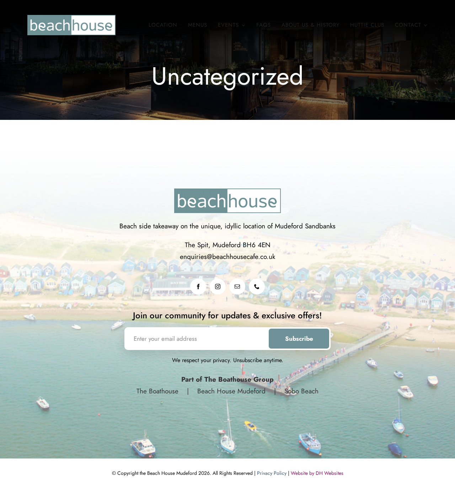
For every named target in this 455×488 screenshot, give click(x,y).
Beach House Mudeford (231, 391)
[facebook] (198, 287)
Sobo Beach (300, 391)
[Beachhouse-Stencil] (71, 18)
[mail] (237, 287)
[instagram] (218, 287)
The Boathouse (158, 391)
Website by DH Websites (317, 473)
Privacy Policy (272, 473)
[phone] (257, 287)
